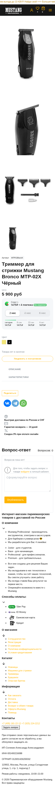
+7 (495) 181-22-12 (12, 723)
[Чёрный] (9, 342)
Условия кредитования (20, 652)
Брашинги (13, 677)
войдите (25, 471)
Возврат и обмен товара (20, 705)
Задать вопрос (10, 727)
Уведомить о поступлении (27, 359)
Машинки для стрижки (19, 670)
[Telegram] (15, 403)
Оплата (12, 699)
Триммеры (13, 674)
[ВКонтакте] (7, 403)
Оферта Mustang (17, 709)
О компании (14, 645)
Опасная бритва (16, 680)
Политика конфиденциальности (24, 649)
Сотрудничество (16, 639)
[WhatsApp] (23, 403)
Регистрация (14, 642)
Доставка (13, 702)
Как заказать (14, 695)
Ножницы (13, 667)
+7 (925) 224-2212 (31, 723)
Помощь (12, 712)
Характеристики (19, 377)
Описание (15, 369)
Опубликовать (15, 500)
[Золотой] (4, 342)
